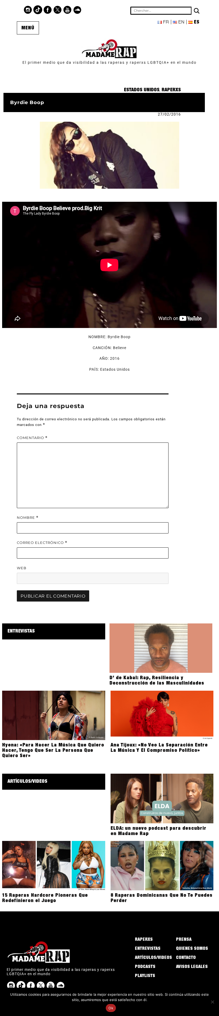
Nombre (27, 517)
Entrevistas (21, 631)
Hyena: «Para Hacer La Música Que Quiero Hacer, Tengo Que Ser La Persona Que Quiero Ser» (53, 750)
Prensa (183, 940)
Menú (27, 28)
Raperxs (171, 90)
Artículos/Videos (27, 781)
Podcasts (145, 967)
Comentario (32, 438)
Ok (110, 1008)
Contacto (186, 958)
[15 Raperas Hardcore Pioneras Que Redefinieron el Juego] (53, 865)
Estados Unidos (141, 90)
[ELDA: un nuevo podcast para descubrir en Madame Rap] (162, 798)
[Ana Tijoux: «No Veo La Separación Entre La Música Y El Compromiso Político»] (162, 715)
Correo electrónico (42, 542)
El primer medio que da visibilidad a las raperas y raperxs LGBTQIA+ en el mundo (109, 62)
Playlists (145, 976)
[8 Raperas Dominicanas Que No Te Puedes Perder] (162, 865)
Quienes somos (192, 949)
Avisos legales (192, 967)
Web (21, 568)
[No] (212, 1002)
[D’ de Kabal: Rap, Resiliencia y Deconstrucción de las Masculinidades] (161, 648)
